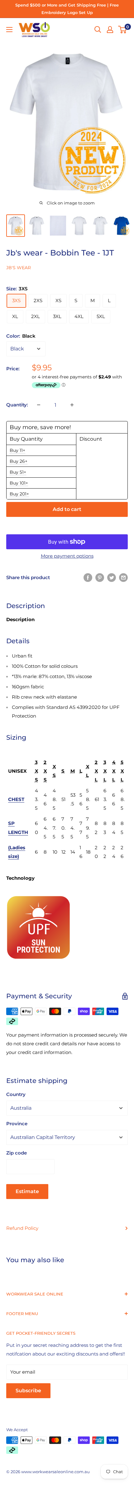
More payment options (67, 556)
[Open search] (97, 29)
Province (16, 1124)
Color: (21, 336)
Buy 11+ (17, 450)
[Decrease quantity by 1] (38, 404)
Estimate (27, 1191)
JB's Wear (18, 267)
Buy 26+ (18, 461)
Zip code (16, 1153)
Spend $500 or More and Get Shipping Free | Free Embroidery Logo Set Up (67, 8)
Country (16, 1094)
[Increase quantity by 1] (72, 404)
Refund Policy (22, 1228)
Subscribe (28, 1391)
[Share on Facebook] (88, 577)
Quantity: (17, 405)
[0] (123, 29)
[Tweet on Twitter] (111, 577)
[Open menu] (9, 29)
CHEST (16, 799)
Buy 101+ (19, 483)
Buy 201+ (19, 494)
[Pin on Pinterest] (99, 577)
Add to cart (67, 509)
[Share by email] (123, 577)
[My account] (110, 29)
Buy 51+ (18, 472)
